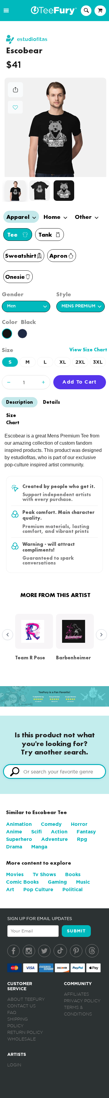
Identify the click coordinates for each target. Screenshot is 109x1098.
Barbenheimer (73, 658)
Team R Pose (30, 658)
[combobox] (54, 771)
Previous (6, 635)
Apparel (18, 217)
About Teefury (26, 999)
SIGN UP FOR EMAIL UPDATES (39, 918)
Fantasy (86, 832)
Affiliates (76, 994)
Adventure (54, 839)
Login (14, 1065)
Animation (19, 824)
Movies (15, 874)
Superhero (19, 839)
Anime (14, 832)
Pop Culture (38, 889)
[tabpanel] (56, 127)
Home (53, 217)
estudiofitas (32, 39)
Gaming (57, 882)
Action (59, 832)
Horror (79, 824)
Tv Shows (44, 874)
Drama (14, 847)
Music (83, 882)
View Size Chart (88, 350)
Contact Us (21, 1006)
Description (19, 402)
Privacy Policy (82, 1001)
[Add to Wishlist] (15, 107)
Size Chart (12, 419)
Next (99, 635)
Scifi (36, 832)
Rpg (82, 839)
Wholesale (21, 1039)
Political (72, 889)
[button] (15, 107)
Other (84, 217)
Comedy (51, 824)
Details (51, 402)
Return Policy (25, 1033)
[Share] (15, 95)
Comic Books (22, 882)
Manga (39, 847)
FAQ (11, 1013)
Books (73, 874)
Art (10, 889)
